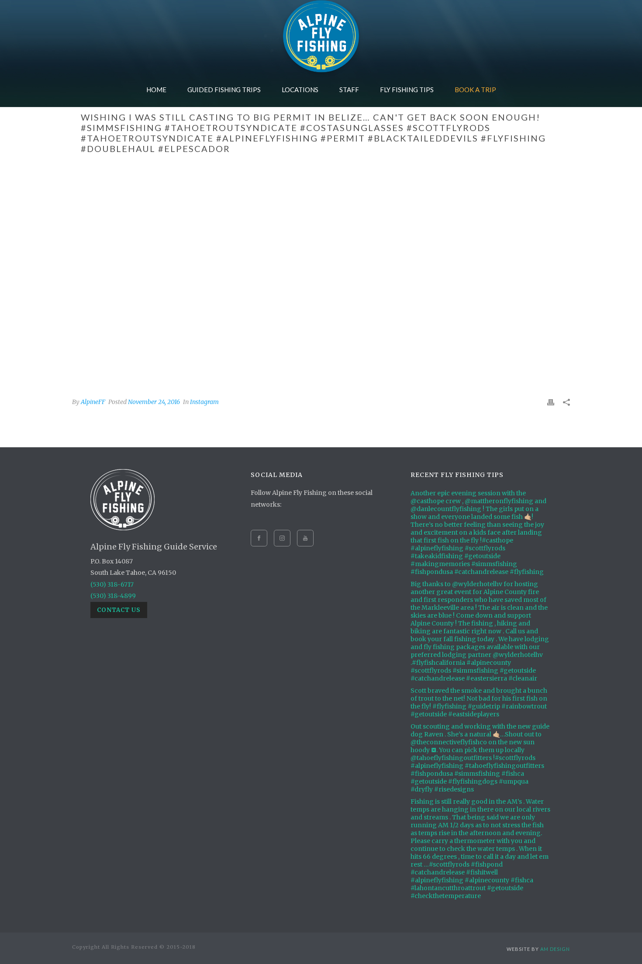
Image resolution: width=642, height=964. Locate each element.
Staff (349, 89)
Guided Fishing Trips (224, 89)
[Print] (550, 402)
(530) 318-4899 (113, 596)
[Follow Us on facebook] (259, 538)
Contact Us (119, 610)
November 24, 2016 (154, 402)
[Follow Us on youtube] (305, 538)
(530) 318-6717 (112, 584)
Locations (300, 89)
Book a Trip (475, 89)
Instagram (204, 402)
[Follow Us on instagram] (282, 538)
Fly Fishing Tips (407, 89)
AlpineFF (93, 402)
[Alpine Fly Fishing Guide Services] (321, 36)
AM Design (555, 949)
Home (156, 89)
